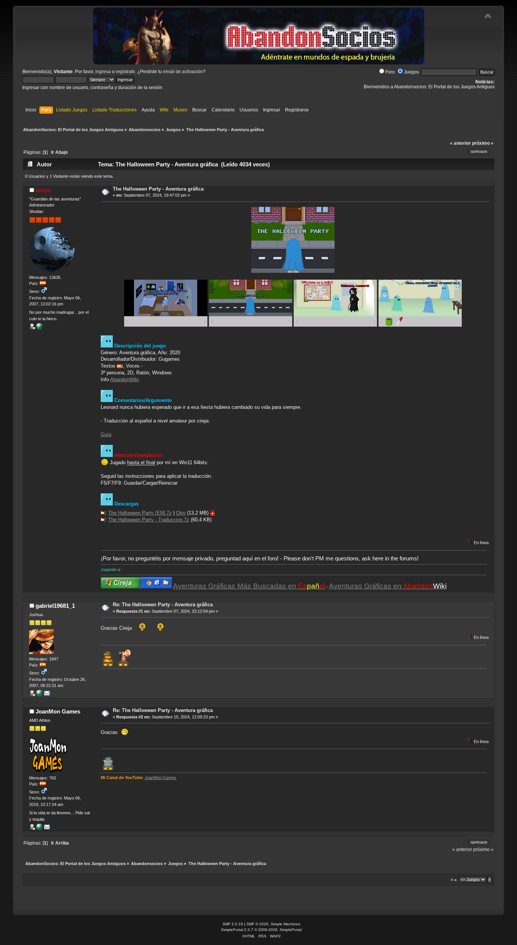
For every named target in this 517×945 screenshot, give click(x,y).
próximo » (483, 143)
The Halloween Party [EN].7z (140, 513)
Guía (106, 434)
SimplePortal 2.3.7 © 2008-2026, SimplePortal (261, 930)
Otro (180, 513)
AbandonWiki (124, 379)
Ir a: (454, 880)
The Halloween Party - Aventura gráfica (158, 189)
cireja (43, 190)
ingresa (103, 71)
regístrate (125, 71)
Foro (390, 72)
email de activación (183, 71)
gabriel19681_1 (55, 605)
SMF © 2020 (257, 924)
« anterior (460, 143)
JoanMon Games (58, 711)
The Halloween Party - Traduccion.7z (148, 520)
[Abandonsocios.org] (39, 327)
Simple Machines (285, 924)
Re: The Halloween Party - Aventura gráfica (163, 604)
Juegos (411, 72)
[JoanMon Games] (39, 828)
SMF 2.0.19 (233, 924)
